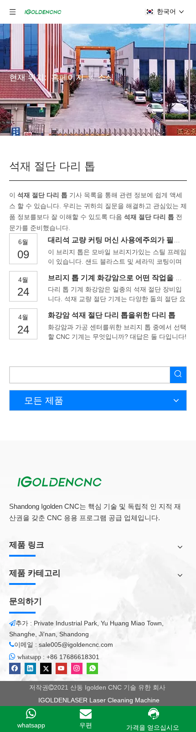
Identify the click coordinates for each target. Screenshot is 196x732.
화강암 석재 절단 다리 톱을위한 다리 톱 (111, 315)
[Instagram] (77, 668)
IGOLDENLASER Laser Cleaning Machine (98, 700)
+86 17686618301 (72, 656)
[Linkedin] (30, 668)
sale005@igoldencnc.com (76, 644)
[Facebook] (15, 668)
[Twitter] (46, 668)
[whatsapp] (92, 668)
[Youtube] (61, 668)
